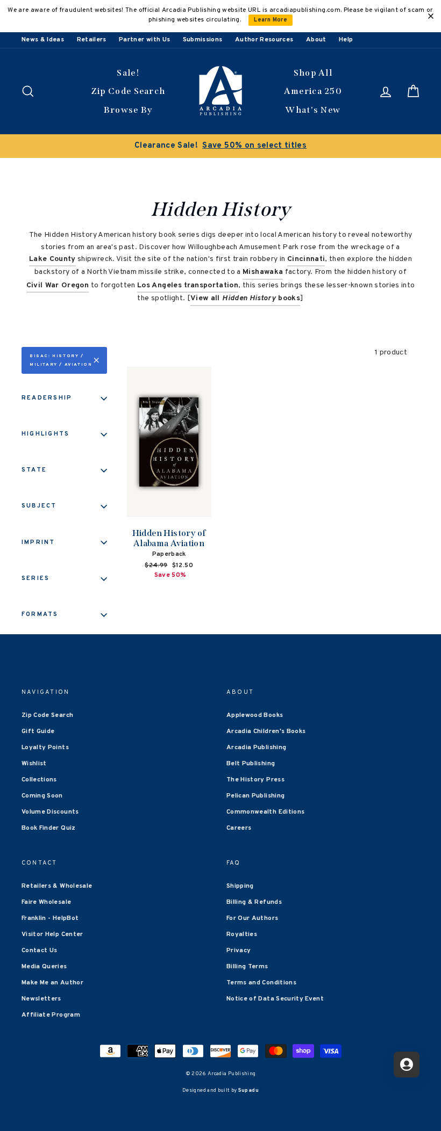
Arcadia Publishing (256, 747)
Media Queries (44, 966)
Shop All (313, 73)
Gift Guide (38, 731)
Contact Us (40, 950)
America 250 (313, 91)
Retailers (91, 39)
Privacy (238, 950)
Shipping (240, 886)
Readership (47, 398)
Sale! (128, 73)
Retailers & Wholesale (57, 886)
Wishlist (34, 763)
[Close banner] (431, 16)
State (34, 470)
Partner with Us (144, 39)
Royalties (241, 934)
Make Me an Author (52, 982)
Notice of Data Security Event (275, 999)
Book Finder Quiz (49, 828)
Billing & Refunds (254, 902)
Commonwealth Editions (265, 812)
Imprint (38, 542)
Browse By (128, 110)
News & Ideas (43, 39)
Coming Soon (42, 796)
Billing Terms (247, 966)
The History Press (255, 779)
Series (35, 578)
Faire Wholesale (46, 902)
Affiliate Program (51, 1015)
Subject (39, 506)
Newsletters (41, 999)
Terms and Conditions (261, 982)
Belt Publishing (250, 763)
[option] (220, 146)
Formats (40, 614)
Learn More (270, 20)
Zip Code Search (128, 91)
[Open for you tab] (406, 1064)
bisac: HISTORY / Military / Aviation (61, 360)
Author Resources (264, 39)
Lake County (52, 259)
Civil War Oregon (57, 285)
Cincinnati (306, 259)
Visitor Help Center (52, 934)
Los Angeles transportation (187, 285)
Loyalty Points (45, 747)
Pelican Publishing (255, 796)
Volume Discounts (50, 812)
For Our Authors (252, 918)
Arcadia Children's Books (265, 731)
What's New (312, 110)
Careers (238, 828)
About (316, 39)
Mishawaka (263, 272)
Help (346, 39)
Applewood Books (254, 715)
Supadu (248, 1090)
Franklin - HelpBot (50, 918)
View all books (245, 298)
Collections (39, 779)
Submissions (203, 39)
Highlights (45, 434)
